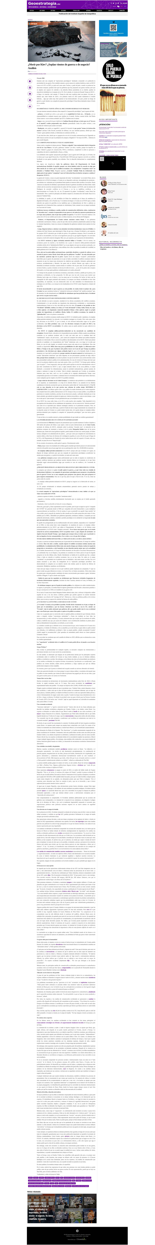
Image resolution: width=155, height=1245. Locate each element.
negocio (36, 1177)
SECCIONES (63, 10)
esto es (89, 909)
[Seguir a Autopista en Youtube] (118, 3)
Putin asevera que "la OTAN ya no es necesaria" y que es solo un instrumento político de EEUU (61, 1200)
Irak (73, 1180)
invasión (81, 1022)
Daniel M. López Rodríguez (115, 199)
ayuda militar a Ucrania (58, 1186)
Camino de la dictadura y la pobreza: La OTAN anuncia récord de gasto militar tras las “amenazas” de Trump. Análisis (61, 1215)
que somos (42, 10)
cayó (64, 1069)
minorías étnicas (80, 1177)
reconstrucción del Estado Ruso (67, 1183)
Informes (88, 10)
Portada (32, 10)
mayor (39, 713)
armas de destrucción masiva (36, 1183)
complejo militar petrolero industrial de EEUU (40, 1186)
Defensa (30, 19)
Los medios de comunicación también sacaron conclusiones (55, 851)
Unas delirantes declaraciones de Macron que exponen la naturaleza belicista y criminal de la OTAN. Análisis (89, 1201)
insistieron (92, 977)
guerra (30, 1177)
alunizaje (63, 970)
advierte (67, 1136)
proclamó (52, 720)
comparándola (66, 967)
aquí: (106, 137)
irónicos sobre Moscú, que (70, 891)
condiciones (88, 683)
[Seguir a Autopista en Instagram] (116, 3)
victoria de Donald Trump (35, 1180)
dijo (49, 875)
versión (60, 833)
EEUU (57, 1177)
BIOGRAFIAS (99, 10)
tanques (69, 882)
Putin (56, 1183)
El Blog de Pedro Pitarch (114, 182)
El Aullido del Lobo (113, 233)
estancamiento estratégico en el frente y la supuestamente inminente (57, 1022)
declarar (80, 765)
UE (61, 1177)
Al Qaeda (78, 1180)
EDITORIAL (53, 10)
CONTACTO (110, 10)
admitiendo (91, 992)
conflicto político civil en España (80, 1186)
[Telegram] (77, 1231)
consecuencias (69, 716)
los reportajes (80, 821)
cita (54, 1010)
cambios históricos (49, 1177)
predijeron (64, 749)
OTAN (52, 1183)
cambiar (91, 999)
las (59, 814)
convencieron (50, 951)
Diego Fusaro (111, 191)
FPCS (109, 215)
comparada (91, 763)
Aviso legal (85, 1236)
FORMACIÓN (122, 10)
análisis (41, 1177)
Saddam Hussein (87, 1180)
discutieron (59, 944)
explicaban (84, 982)
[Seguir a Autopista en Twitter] (113, 3)
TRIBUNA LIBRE (76, 10)
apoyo (44, 790)
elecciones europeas (69, 1177)
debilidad (88, 1177)
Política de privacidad (77, 1236)
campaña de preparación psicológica (62, 1180)
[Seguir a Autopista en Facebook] (111, 3)
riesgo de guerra (47, 1180)
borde (75, 711)
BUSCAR (124, 3)
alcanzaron (50, 770)
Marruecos (68, 1186)
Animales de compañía (113, 207)
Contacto (68, 1236)
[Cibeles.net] (81, 1239)
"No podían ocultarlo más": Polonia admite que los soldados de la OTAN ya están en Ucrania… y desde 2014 (75, 1215)
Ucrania (47, 1183)
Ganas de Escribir (112, 224)
